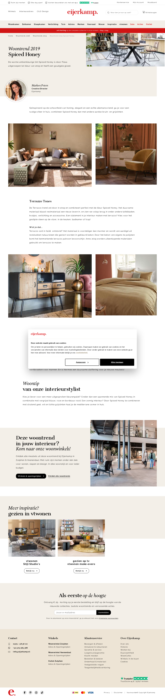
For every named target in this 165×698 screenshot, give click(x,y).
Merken (81, 24)
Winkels (12, 11)
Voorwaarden (132, 692)
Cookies (124, 662)
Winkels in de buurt (130, 659)
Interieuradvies (26, 11)
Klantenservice (123, 2)
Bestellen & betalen (93, 659)
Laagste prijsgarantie (94, 653)
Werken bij (125, 650)
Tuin (63, 24)
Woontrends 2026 (23, 36)
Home (10, 36)
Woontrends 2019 (40, 36)
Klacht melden (91, 656)
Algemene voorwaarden (108, 618)
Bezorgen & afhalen (93, 644)
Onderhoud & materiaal (95, 662)
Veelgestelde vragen (94, 665)
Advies (71, 24)
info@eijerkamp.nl (21, 652)
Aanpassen (81, 362)
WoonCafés (126, 656)
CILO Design (43, 11)
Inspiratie (112, 24)
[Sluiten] (160, 30)
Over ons (125, 644)
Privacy (107, 692)
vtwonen (123, 24)
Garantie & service (92, 650)
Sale (132, 24)
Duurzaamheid (127, 653)
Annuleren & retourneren (95, 647)
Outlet (149, 24)
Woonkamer (13, 24)
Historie (124, 647)
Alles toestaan (117, 362)
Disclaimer (118, 692)
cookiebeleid (81, 353)
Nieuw (102, 24)
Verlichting (53, 24)
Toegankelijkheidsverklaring (97, 668)
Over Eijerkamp (130, 638)
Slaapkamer (39, 24)
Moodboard (152, 2)
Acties (140, 24)
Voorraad (91, 24)
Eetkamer (26, 24)
